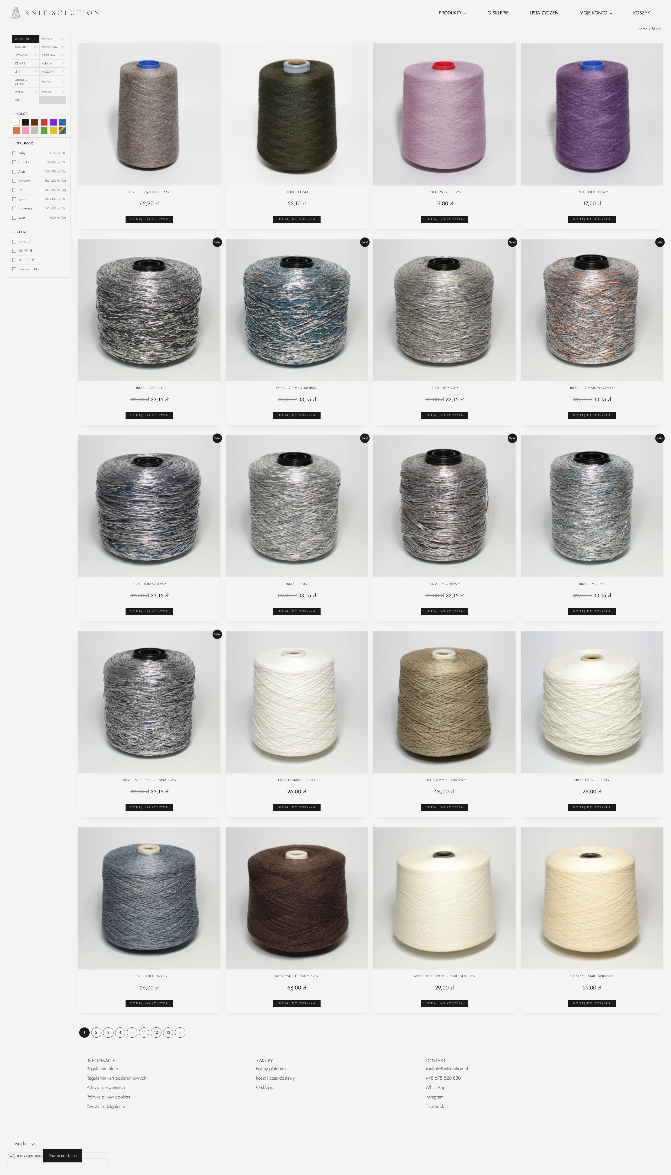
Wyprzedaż (53, 47)
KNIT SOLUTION (63, 13)
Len (26, 71)
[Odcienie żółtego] (53, 130)
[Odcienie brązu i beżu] (35, 122)
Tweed (26, 92)
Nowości (26, 55)
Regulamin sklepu (103, 1068)
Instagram (434, 1096)
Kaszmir (26, 47)
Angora (53, 71)
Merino (53, 39)
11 (144, 1032)
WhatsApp (435, 1087)
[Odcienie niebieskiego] (62, 122)
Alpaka (53, 63)
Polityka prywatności (105, 1087)
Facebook (434, 1106)
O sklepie (265, 1087)
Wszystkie (22, 39)
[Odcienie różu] (25, 130)
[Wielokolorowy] (62, 130)
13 (168, 1032)
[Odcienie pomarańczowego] (16, 130)
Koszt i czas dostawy (275, 1078)
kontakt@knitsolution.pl (446, 1068)
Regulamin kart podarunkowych (116, 1078)
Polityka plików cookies (108, 1096)
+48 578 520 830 (443, 1078)
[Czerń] (25, 122)
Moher (53, 81)
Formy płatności (271, 1068)
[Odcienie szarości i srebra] (35, 130)
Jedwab (26, 63)
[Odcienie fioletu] (53, 122)
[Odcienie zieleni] (44, 130)
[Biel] (16, 122)
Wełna (53, 92)
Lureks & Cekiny (26, 81)
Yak (26, 100)
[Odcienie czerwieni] (44, 122)
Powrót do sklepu (63, 1155)
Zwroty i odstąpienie (105, 1106)
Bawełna (53, 55)
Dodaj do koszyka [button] (149, 219)
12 (156, 1032)
